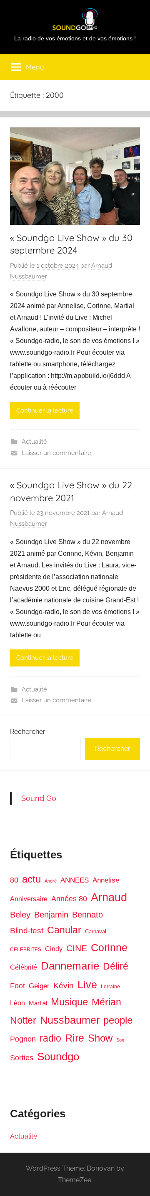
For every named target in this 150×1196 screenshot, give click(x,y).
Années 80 (69, 899)
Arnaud (109, 897)
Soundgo (58, 1056)
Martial (38, 1003)
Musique (69, 1002)
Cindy (53, 948)
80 (14, 880)
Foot (17, 986)
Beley (20, 914)
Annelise (105, 880)
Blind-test (26, 930)
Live (87, 984)
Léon (17, 1003)
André (51, 880)
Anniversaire (29, 899)
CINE (76, 948)
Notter (23, 1020)
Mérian (106, 1002)
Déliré (115, 966)
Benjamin (51, 914)
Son (120, 1039)
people (117, 1020)
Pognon (23, 1039)
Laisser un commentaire (56, 453)
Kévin (63, 985)
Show (100, 1038)
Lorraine (110, 987)
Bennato (87, 914)
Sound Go (38, 798)
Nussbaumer (70, 1020)
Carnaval (95, 931)
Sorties (21, 1058)
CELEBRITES (25, 949)
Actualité (34, 441)
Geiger (39, 986)
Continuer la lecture (44, 410)
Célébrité (23, 967)
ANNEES (74, 880)
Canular (64, 930)
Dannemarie (70, 966)
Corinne (109, 947)
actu (31, 879)
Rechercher (27, 732)
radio (50, 1038)
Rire (74, 1038)
